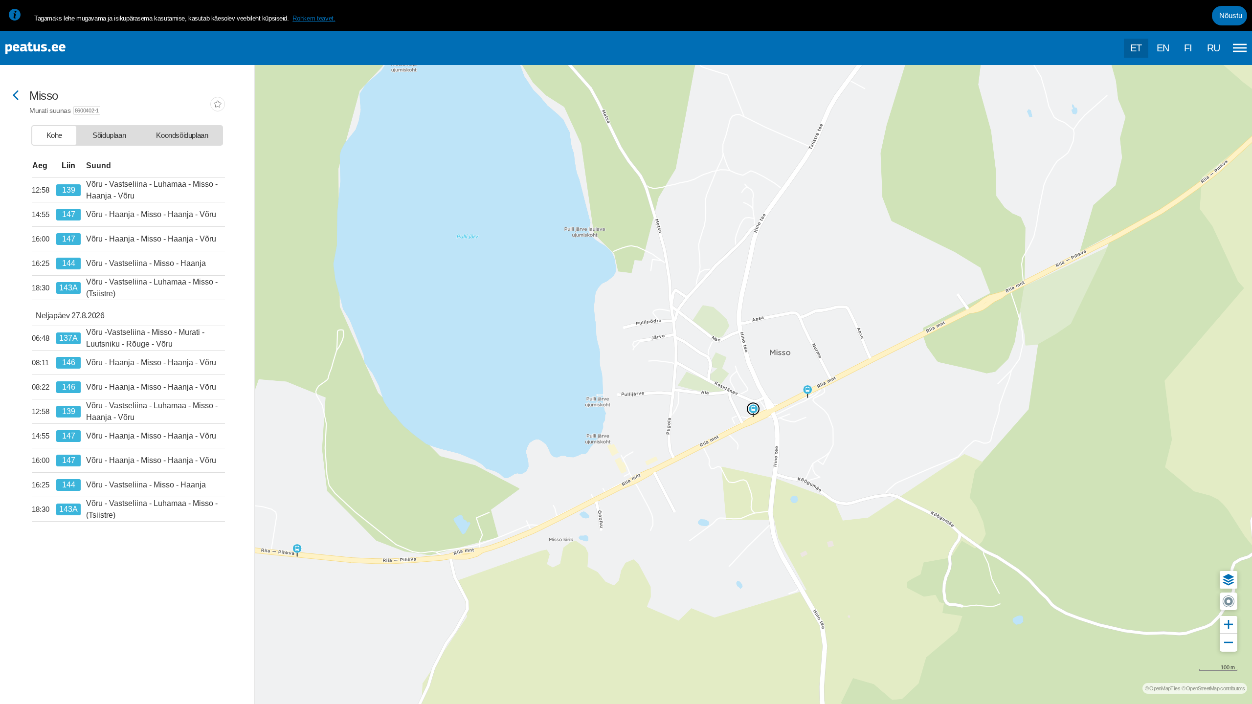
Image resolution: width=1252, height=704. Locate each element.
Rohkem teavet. (313, 18)
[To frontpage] (56, 48)
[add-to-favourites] (217, 105)
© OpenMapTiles (1162, 688)
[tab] (54, 135)
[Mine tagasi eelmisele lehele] (16, 96)
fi (1188, 48)
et (1136, 48)
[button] (1228, 580)
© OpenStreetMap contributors (1213, 688)
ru (1213, 48)
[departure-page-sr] (44, 190)
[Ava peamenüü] (1240, 48)
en (1163, 48)
